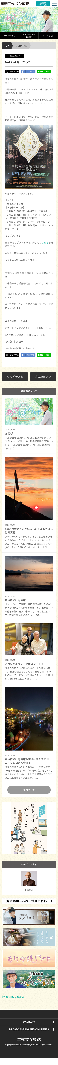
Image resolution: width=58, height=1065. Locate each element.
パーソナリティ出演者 (29, 35)
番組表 (43, 3)
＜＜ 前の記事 (15, 376)
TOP (6, 45)
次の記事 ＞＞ (43, 376)
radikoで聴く (9, 35)
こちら (45, 242)
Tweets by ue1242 (13, 996)
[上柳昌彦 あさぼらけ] (29, 19)
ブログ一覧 (21, 45)
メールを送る (48, 35)
